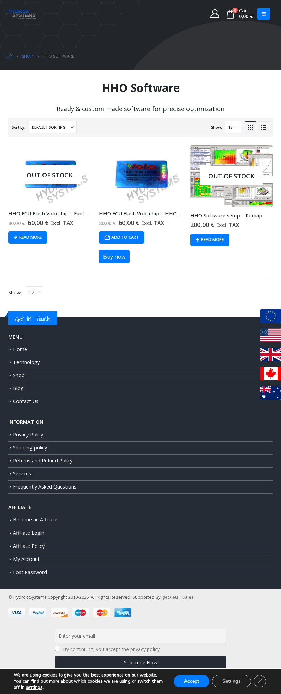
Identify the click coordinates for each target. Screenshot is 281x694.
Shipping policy (30, 447)
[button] (263, 14)
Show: (216, 127)
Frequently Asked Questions (44, 486)
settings (34, 687)
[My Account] (215, 13)
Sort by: (18, 127)
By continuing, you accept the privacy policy (111, 649)
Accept (191, 681)
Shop (19, 375)
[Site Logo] (22, 14)
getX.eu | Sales (178, 597)
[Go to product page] (140, 175)
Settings (231, 681)
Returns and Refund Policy (42, 460)
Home (20, 349)
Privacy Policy (28, 434)
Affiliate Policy (29, 546)
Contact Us (25, 401)
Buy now (114, 256)
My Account (26, 559)
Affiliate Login (28, 533)
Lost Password (30, 572)
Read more (30, 237)
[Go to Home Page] (10, 56)
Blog (18, 388)
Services (22, 473)
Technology (26, 362)
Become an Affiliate (35, 519)
